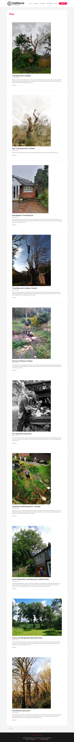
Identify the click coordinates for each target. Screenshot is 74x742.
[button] (63, 3)
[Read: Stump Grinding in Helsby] (31, 333)
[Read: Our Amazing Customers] (31, 405)
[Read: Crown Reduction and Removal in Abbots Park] (31, 551)
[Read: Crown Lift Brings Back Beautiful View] (37, 617)
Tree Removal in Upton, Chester (24, 288)
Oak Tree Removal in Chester (23, 148)
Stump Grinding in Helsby (22, 361)
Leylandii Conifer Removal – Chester (26, 506)
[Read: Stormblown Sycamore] (31, 682)
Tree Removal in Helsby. (21, 76)
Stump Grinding (49, 3)
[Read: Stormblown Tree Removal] (30, 189)
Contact (55, 3)
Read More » (14, 85)
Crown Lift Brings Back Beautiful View (27, 638)
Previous (10, 728)
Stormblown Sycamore (21, 711)
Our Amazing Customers (22, 434)
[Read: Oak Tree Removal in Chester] (31, 120)
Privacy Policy (39, 735)
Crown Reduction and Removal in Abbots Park (30, 579)
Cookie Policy (34, 735)
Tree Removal (35, 3)
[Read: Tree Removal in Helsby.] (31, 47)
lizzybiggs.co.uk (37, 739)
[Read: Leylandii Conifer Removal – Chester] (31, 478)
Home (30, 3)
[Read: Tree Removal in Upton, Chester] (31, 260)
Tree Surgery (42, 3)
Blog (13, 77)
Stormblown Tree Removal (22, 215)
